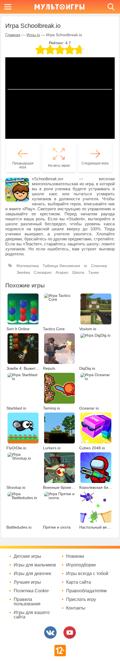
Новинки (75, 556)
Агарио (62, 272)
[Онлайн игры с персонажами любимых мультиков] (59, 7)
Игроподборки (81, 565)
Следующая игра (95, 163)
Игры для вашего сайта (32, 614)
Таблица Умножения (61, 266)
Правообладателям (86, 591)
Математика (27, 266)
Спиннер (99, 266)
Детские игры (27, 556)
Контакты (75, 608)
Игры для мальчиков (35, 565)
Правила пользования (27, 601)
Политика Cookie (31, 591)
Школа (78, 272)
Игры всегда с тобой (87, 573)
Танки (93, 272)
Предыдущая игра (22, 165)
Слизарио (43, 272)
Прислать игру (81, 599)
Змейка (23, 272)
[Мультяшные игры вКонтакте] (50, 632)
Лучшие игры (27, 582)
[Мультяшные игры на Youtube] (69, 632)
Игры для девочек (32, 573)
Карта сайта (78, 582)
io (85, 266)
